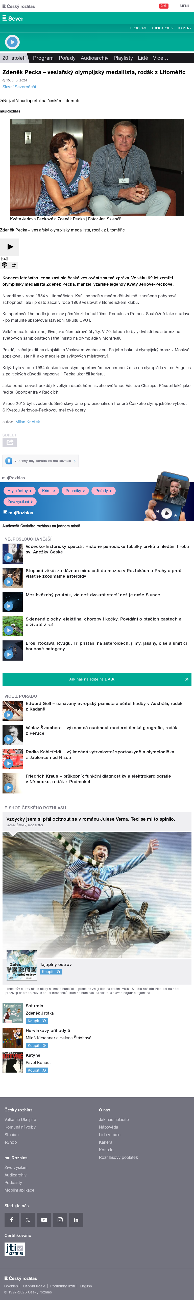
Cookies (11, 1286)
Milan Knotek (27, 422)
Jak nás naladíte (114, 1119)
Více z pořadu (21, 696)
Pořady (67, 58)
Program (138, 28)
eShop (11, 1142)
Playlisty (123, 58)
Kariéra (105, 1142)
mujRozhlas (13, 478)
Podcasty (13, 1182)
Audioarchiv (162, 28)
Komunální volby (20, 1127)
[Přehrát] (9, 247)
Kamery (184, 28)
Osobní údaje (34, 1286)
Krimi (46, 490)
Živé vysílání (18, 501)
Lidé (143, 58)
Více (160, 58)
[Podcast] (4, 265)
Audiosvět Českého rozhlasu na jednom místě (41, 526)
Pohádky (73, 490)
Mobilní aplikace (20, 1190)
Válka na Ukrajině (20, 1119)
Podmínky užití (62, 1286)
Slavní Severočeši (19, 86)
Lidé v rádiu (110, 1134)
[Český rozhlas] (19, 6)
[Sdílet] (13, 265)
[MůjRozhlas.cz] (10, 111)
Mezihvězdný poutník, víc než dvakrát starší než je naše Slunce (93, 594)
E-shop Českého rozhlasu (35, 808)
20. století (14, 58)
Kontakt (106, 1149)
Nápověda (108, 1127)
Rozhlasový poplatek (118, 1157)
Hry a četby (18, 490)
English (86, 1286)
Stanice (12, 1134)
